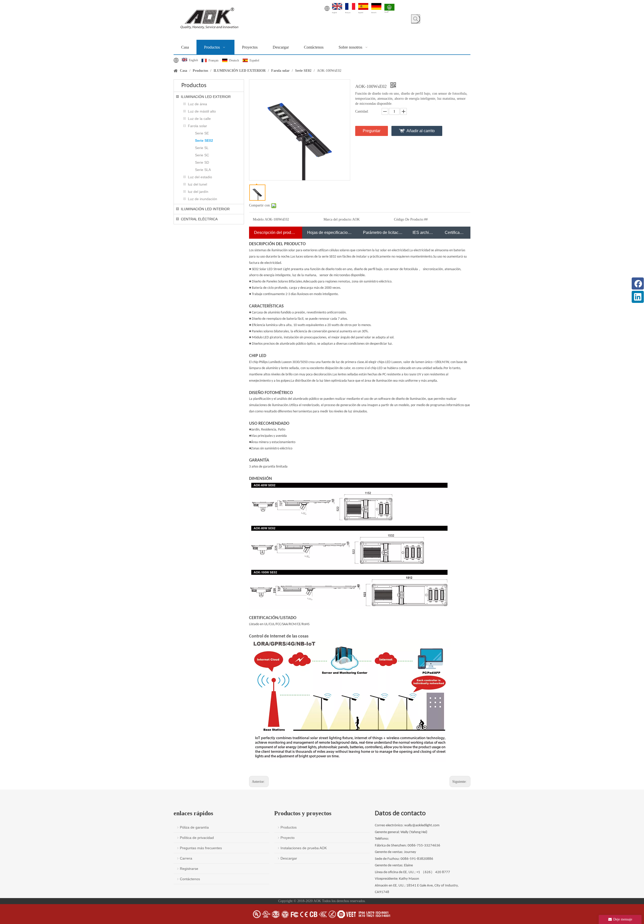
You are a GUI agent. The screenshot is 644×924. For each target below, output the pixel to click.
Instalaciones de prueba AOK (303, 848)
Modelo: (259, 219)
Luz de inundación (202, 199)
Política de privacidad (197, 838)
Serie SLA (203, 170)
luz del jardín (198, 192)
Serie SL (202, 148)
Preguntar (371, 131)
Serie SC (202, 155)
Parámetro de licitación (383, 232)
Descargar (288, 858)
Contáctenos (190, 879)
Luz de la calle (199, 119)
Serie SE (202, 133)
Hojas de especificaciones (330, 232)
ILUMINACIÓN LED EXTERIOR (206, 97)
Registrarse (189, 869)
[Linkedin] (638, 297)
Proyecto (287, 838)
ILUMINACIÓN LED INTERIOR (205, 209)
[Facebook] (638, 283)
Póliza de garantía (194, 827)
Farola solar (197, 126)
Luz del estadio (200, 177)
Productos (288, 827)
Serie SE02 (204, 140)
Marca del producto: (338, 219)
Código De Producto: (409, 219)
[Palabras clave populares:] (415, 18)
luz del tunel (197, 184)
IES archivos (423, 232)
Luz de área (197, 104)
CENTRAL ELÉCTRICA (199, 219)
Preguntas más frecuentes (201, 848)
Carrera (186, 858)
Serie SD (202, 162)
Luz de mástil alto (202, 111)
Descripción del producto (275, 232)
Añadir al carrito (421, 131)
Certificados (455, 232)
